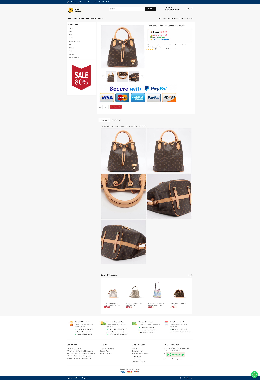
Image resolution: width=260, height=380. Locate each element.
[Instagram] (188, 378)
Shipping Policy (137, 351)
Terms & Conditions (107, 348)
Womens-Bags (74, 57)
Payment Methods (106, 353)
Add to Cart (116, 107)
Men (70, 44)
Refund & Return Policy (140, 353)
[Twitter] (184, 378)
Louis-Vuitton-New (75, 41)
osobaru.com (136, 359)
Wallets (71, 54)
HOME (71, 28)
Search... (150, 8)
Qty (100, 107)
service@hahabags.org (173, 359)
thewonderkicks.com (139, 361)
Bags (71, 34)
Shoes (71, 51)
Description (104, 120)
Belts (71, 38)
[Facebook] (180, 378)
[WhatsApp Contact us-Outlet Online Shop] (254, 374)
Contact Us (136, 348)
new (70, 31)
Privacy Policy (105, 351)
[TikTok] (191, 378)
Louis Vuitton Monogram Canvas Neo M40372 (124, 126)
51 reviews (161, 49)
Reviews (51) (116, 120)
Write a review (172, 49)
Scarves (72, 47)
